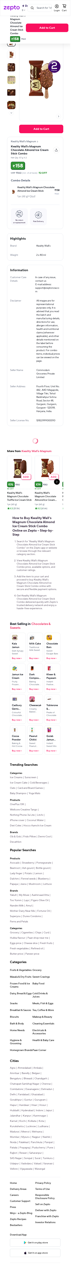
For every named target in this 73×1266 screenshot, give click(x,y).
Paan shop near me (37, 938)
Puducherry (38, 1147)
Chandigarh (40, 1078)
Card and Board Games (30, 788)
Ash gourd (27, 868)
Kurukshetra (17, 1126)
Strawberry (28, 862)
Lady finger (16, 873)
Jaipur (48, 1110)
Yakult (13, 895)
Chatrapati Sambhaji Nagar (24, 1083)
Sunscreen (30, 777)
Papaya (14, 884)
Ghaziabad (37, 1094)
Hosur (42, 1105)
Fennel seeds (28, 878)
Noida (13, 1142)
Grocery (14, 932)
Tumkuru (48, 1158)
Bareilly (26, 1073)
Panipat (48, 1142)
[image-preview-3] (11, 80)
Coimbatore (16, 1089)
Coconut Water (35, 820)
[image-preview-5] (11, 105)
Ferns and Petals (19, 921)
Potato (28, 873)
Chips (38, 932)
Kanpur (27, 1115)
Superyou (15, 916)
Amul (29, 905)
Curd (46, 932)
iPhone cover (17, 820)
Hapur (13, 1105)
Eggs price (15, 943)
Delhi (13, 1094)
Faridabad (23, 1094)
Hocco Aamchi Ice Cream (37, 825)
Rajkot (13, 1153)
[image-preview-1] (11, 54)
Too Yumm (16, 900)
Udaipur (14, 1163)
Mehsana (37, 1131)
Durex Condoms (32, 916)
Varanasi (47, 1163)
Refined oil (37, 948)
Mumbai (14, 1137)
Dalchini (14, 878)
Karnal (13, 1121)
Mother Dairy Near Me (22, 911)
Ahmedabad (24, 1068)
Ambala (37, 1068)
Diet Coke (15, 825)
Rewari (23, 1153)
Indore (39, 1110)
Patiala (13, 1147)
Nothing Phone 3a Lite (22, 815)
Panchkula (36, 1142)
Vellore (14, 1169)
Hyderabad (27, 1110)
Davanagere (32, 1089)
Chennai (46, 1083)
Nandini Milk (17, 905)
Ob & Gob (15, 836)
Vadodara (26, 1163)
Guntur (28, 1099)
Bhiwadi (28, 1078)
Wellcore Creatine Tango (23, 809)
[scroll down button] (11, 112)
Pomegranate (43, 862)
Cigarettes (27, 932)
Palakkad (24, 1142)
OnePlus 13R (17, 804)
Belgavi (36, 1073)
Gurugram (40, 1099)
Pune (50, 1147)
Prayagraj (24, 1147)
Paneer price (32, 953)
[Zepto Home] (12, 8)
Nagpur (36, 1137)
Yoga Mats (34, 793)
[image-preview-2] (11, 67)
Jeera (23, 884)
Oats (12, 788)
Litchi (40, 815)
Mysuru (25, 1137)
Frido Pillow (29, 836)
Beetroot (15, 868)
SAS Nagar (16, 1158)
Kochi (22, 1121)
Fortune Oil (43, 911)
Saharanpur (35, 1153)
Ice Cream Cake (18, 782)
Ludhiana (43, 1126)
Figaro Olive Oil (39, 900)
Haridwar (24, 1105)
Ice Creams (16, 777)
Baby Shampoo (18, 793)
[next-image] (58, 116)
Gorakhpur (16, 1099)
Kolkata (32, 1121)
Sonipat (28, 1158)
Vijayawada (26, 1169)
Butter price (16, 953)
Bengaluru (15, 1078)
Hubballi (14, 1110)
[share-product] (56, 150)
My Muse (24, 895)
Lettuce (47, 884)
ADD (26, 476)
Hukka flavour (17, 938)
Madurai (14, 1131)
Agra (12, 1068)
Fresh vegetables (19, 948)
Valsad (37, 1163)
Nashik (46, 1137)
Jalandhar (15, 1115)
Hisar (34, 1105)
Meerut (25, 1131)
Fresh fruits (46, 943)
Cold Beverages (38, 782)
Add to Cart (47, 28)
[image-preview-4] (11, 92)
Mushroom (35, 884)
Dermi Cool (44, 836)
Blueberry (43, 878)
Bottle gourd (43, 868)
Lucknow (31, 1126)
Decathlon (15, 842)
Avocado (15, 862)
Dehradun (46, 1089)
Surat (38, 1158)
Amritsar (14, 1073)
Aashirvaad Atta (40, 895)
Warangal (40, 1169)
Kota (41, 1121)
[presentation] (11, 112)
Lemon (38, 873)
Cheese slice (31, 943)
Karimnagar (39, 1115)
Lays (26, 900)
